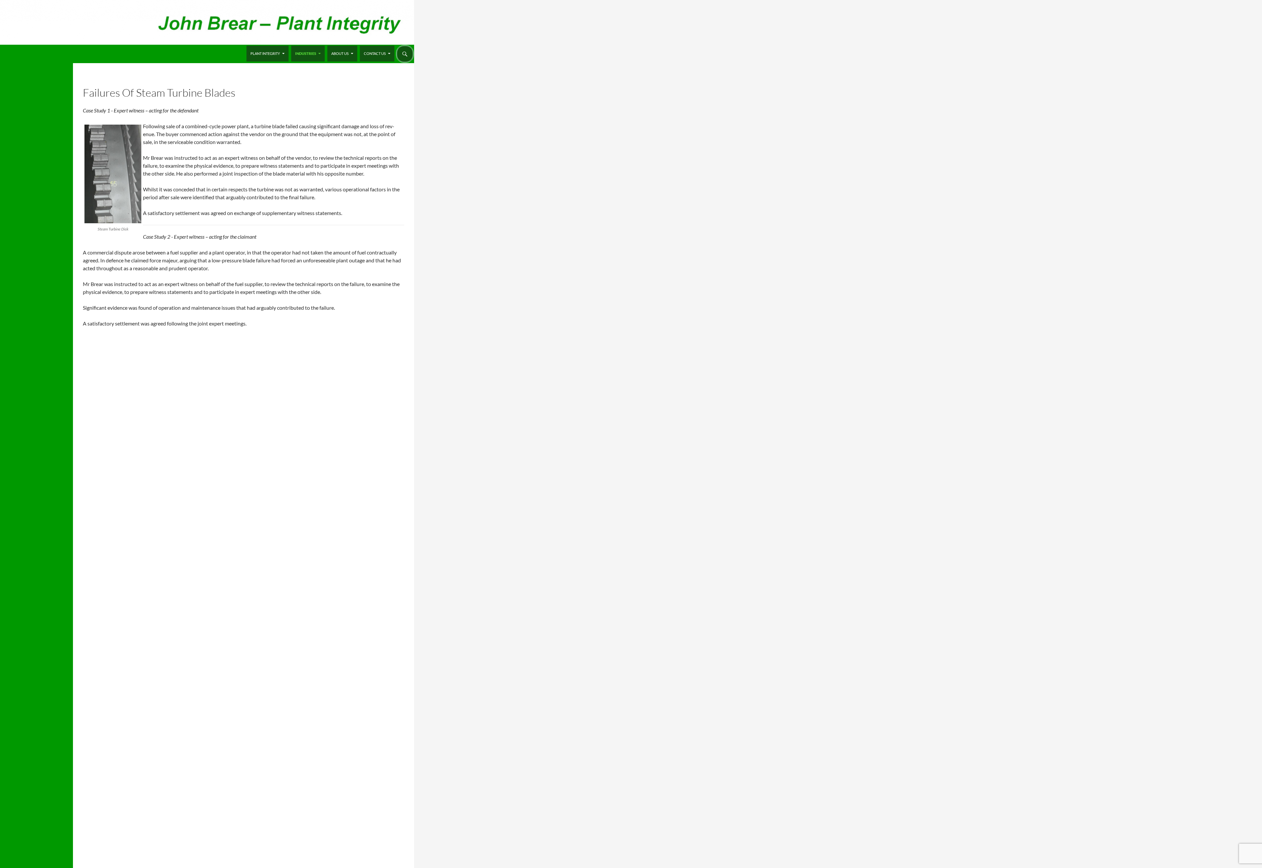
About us (340, 53)
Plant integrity (265, 53)
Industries (305, 53)
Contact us (375, 53)
